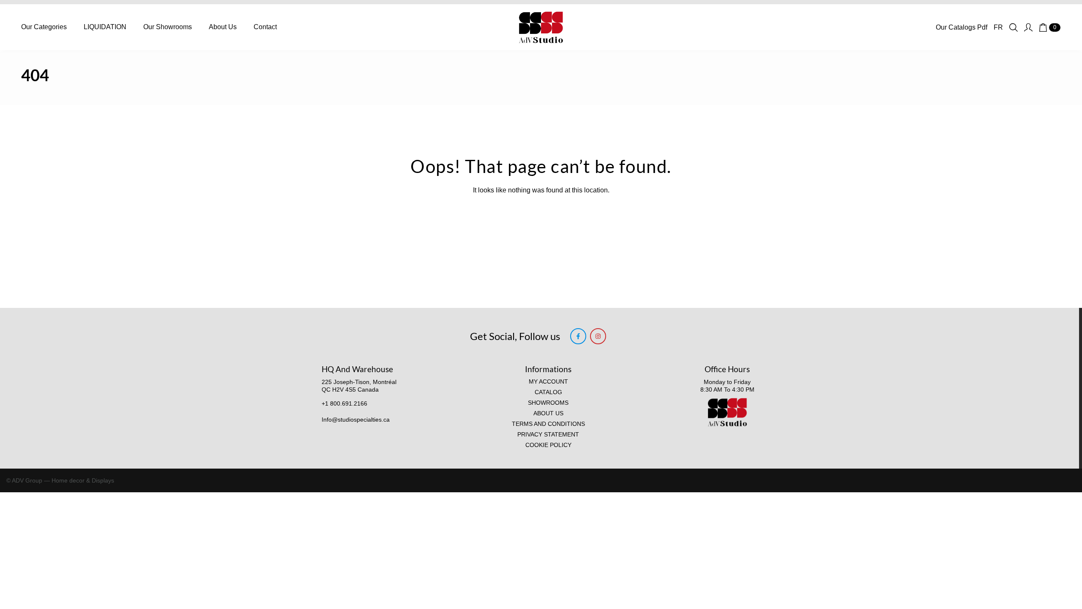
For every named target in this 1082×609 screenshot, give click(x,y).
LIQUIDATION (105, 26)
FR (998, 27)
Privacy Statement (548, 434)
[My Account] (1028, 27)
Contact (265, 26)
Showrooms (548, 403)
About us (548, 413)
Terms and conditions (548, 424)
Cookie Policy (548, 445)
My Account (548, 382)
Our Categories (44, 26)
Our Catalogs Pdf (961, 27)
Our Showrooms (167, 26)
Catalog (548, 392)
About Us (223, 26)
